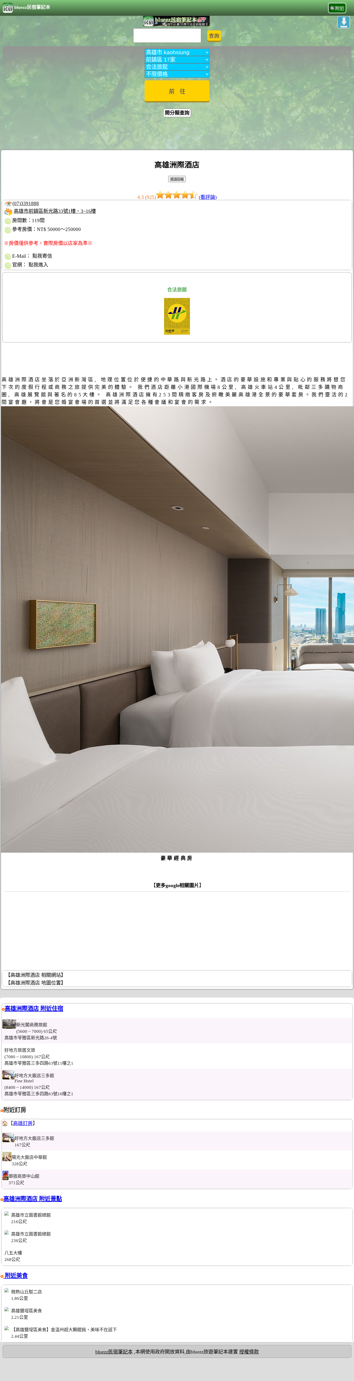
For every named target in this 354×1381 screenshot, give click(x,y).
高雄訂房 (23, 1123)
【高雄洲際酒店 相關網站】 (35, 975)
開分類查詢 (177, 113)
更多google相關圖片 (177, 885)
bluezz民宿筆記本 (32, 7)
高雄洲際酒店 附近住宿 (34, 1008)
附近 (339, 8)
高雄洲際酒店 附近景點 (32, 1199)
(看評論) (208, 197)
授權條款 (249, 1352)
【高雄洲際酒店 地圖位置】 (35, 983)
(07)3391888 (25, 203)
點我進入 (38, 265)
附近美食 (15, 1275)
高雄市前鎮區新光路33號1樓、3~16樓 (55, 211)
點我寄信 (42, 256)
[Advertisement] (177, 134)
